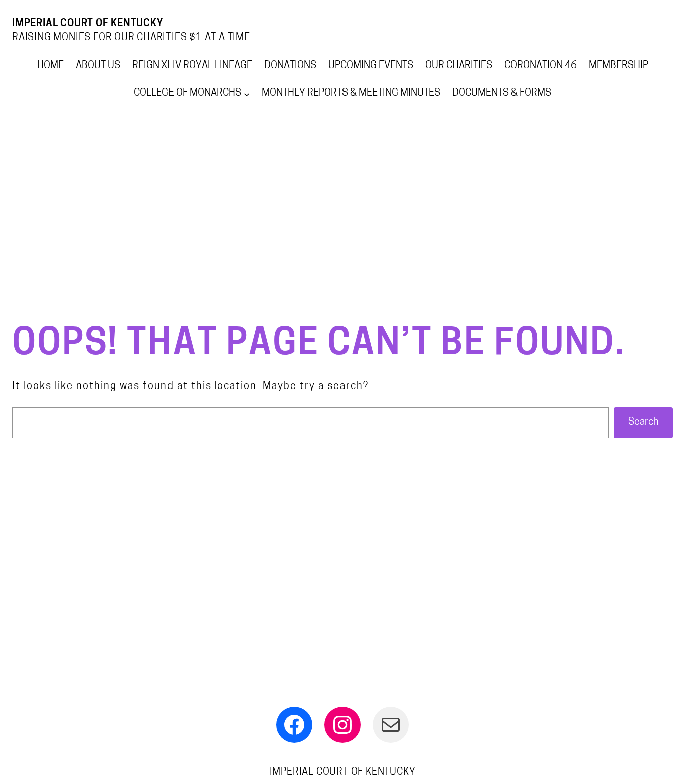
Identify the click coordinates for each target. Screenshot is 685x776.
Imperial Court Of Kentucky (87, 24)
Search (643, 422)
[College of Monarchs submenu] (247, 94)
